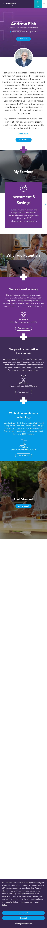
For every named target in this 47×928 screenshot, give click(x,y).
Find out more (23, 328)
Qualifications (23, 140)
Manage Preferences (23, 923)
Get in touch (23, 39)
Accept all (23, 913)
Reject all (23, 918)
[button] (1, 205)
